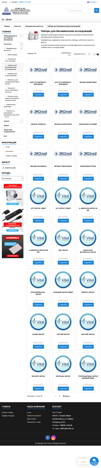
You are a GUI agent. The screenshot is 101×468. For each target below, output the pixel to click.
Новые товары (11, 156)
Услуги (6, 121)
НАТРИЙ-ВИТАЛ (63, 334)
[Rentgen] (12, 194)
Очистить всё (9, 168)
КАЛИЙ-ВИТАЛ (38, 334)
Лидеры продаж (8, 416)
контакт (4, 2)
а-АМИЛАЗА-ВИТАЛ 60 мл (88, 209)
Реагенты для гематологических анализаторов (12, 98)
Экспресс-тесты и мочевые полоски (11, 90)
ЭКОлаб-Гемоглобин (63, 166)
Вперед (67, 396)
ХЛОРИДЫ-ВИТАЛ (63, 376)
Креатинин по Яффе (88, 124)
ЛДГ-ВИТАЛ (63, 250)
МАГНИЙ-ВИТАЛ (88, 334)
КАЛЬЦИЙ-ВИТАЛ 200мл (63, 292)
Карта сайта (31, 419)
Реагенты (8, 44)
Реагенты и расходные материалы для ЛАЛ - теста (11, 114)
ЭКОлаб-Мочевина (38, 166)
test (5, 136)
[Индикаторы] (12, 246)
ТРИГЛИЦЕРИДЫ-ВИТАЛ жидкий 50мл (88, 377)
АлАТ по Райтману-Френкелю (38, 83)
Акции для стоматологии (9, 131)
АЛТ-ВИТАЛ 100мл (38, 208)
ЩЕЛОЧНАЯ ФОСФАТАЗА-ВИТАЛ (88, 251)
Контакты (9, 151)
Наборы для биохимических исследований (11, 67)
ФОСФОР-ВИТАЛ (38, 376)
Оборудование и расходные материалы (10, 38)
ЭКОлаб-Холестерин (63, 124)
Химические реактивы (9, 106)
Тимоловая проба (88, 166)
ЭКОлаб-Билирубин (88, 82)
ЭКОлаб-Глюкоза (38, 124)
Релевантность (82, 54)
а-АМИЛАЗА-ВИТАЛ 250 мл (38, 251)
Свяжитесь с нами (34, 422)
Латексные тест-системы (10, 60)
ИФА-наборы (12, 55)
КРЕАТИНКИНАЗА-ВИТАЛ (38, 293)
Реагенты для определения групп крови (12, 82)
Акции (6, 125)
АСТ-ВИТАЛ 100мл (63, 208)
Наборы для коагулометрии (11, 74)
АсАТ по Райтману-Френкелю (63, 83)
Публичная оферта (34, 416)
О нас (7, 147)
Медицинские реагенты (10, 49)
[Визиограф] (12, 220)
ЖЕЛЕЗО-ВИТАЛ (88, 292)
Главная (6, 31)
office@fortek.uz (67, 428)
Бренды (6, 173)
